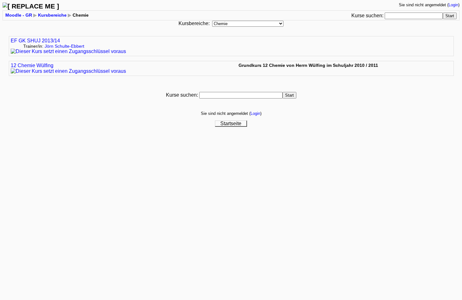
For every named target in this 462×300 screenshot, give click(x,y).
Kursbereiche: (194, 23)
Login (453, 5)
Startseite (230, 123)
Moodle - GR (18, 15)
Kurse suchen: (368, 15)
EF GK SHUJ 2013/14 (35, 40)
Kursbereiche (52, 15)
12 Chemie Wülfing (32, 65)
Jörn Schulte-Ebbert (64, 46)
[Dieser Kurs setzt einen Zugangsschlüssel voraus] (68, 51)
